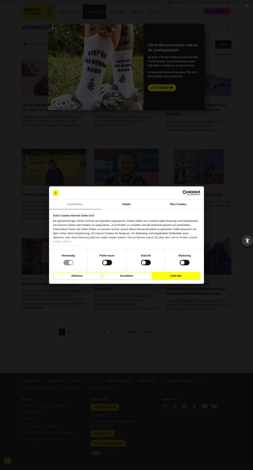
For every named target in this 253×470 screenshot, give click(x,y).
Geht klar (176, 275)
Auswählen (126, 275)
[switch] (107, 262)
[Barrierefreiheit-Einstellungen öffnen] (247, 240)
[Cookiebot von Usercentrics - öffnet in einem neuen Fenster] (185, 192)
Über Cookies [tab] (178, 204)
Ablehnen (77, 275)
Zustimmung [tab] (75, 204)
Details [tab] (126, 204)
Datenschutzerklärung (67, 245)
